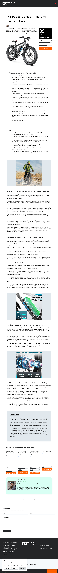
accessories (43, 9)
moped (38, 9)
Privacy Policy (46, 545)
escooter (34, 9)
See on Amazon (45, 48)
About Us (41, 542)
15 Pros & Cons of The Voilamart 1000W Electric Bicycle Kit (11, 451)
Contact (41, 545)
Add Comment (6, 517)
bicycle (24, 9)
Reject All (14, 568)
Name (5, 513)
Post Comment (7, 531)
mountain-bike (18, 9)
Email (31, 513)
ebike (13, 9)
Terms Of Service (49, 548)
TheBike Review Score (48, 542)
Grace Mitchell (21, 479)
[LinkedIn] (46, 499)
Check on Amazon (51, 571)
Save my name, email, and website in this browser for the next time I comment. (17, 527)
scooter (28, 9)
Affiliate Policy (42, 548)
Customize (7, 568)
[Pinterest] (34, 499)
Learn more (4, 572)
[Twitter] (23, 499)
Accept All (22, 568)
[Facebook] (12, 499)
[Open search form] (55, 3)
